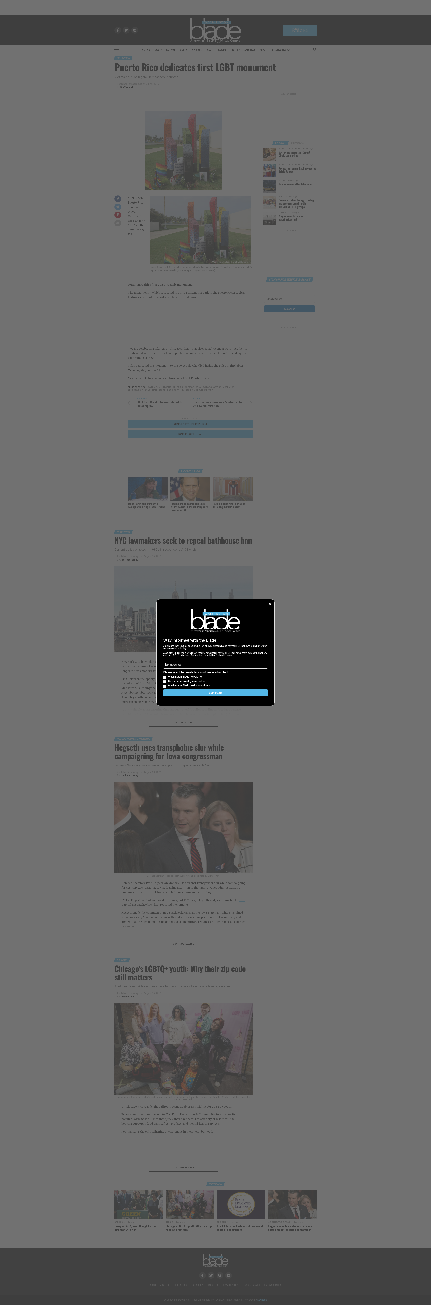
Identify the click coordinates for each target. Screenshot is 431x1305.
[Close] (270, 604)
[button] (215, 679)
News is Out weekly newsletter (186, 681)
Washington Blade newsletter (185, 676)
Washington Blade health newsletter (189, 685)
